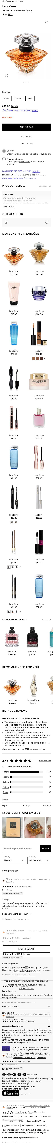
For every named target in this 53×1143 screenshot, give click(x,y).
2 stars (6, 787)
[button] (26, 52)
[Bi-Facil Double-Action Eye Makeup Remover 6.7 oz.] (39, 586)
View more (8, 207)
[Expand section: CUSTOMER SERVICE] (26, 1006)
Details (14, 106)
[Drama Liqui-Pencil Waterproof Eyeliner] (14, 586)
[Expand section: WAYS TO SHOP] (26, 1026)
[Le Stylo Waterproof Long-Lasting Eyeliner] (14, 542)
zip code (21, 154)
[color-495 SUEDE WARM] (33, 358)
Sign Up (36, 171)
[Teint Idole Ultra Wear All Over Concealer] (39, 333)
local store (24, 162)
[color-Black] (11, 522)
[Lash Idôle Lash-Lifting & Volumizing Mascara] (14, 417)
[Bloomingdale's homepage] (3, 1)
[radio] (33, 358)
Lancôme (9, 6)
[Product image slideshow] (26, 52)
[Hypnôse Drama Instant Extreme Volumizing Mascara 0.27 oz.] (14, 378)
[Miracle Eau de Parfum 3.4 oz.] (39, 417)
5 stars (6, 772)
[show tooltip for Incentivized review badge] (20, 893)
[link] (14, 272)
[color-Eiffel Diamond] (16, 611)
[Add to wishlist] (46, 22)
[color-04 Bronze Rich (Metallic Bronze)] (8, 567)
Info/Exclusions (29, 178)
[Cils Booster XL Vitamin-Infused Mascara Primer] (39, 497)
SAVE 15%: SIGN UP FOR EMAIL (26, 972)
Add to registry (26, 144)
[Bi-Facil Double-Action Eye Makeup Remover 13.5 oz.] (14, 333)
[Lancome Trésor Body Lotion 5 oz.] (14, 293)
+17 (45, 358)
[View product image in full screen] (6, 75)
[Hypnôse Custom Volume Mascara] (14, 497)
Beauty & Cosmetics (15, 1)
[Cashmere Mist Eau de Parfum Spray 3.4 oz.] (34, 685)
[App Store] (10, 1093)
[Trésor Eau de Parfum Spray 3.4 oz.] (39, 253)
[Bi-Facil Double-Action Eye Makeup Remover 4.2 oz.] (14, 457)
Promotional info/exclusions (24, 1058)
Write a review (45, 761)
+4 (20, 567)
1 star (5, 792)
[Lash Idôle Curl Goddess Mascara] (39, 457)
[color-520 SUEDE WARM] (37, 358)
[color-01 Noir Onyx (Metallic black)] (12, 567)
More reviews (26, 949)
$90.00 (6, 106)
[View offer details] (26, 222)
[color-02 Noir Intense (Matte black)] (16, 567)
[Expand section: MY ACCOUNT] (26, 1013)
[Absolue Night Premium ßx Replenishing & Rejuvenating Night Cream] (39, 378)
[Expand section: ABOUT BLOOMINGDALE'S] (26, 1019)
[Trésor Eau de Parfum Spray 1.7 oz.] (14, 253)
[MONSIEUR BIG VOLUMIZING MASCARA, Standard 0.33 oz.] (39, 542)
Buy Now (26, 136)
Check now (41, 1058)
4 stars (6, 777)
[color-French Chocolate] (12, 611)
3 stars (6, 782)
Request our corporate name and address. (29, 1132)
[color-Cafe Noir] (8, 611)
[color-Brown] (15, 522)
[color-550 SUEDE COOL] (41, 358)
